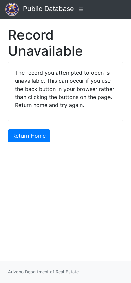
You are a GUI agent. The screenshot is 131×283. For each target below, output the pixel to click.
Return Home (29, 135)
